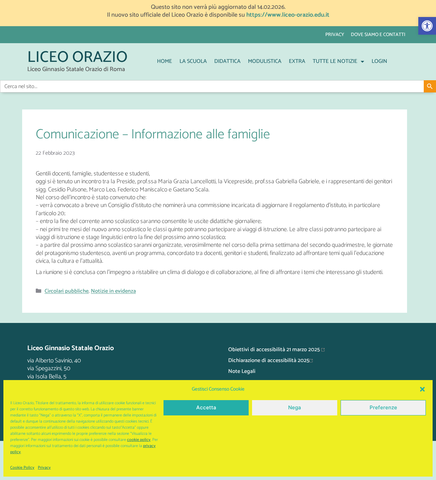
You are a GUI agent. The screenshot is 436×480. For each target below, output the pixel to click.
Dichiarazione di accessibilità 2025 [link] (268, 360)
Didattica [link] (227, 61)
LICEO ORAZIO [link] (77, 57)
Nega (294, 407)
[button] (422, 389)
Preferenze (383, 407)
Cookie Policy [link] (22, 467)
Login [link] (379, 61)
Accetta (206, 407)
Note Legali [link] (241, 371)
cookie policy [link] (139, 439)
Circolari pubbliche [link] (67, 291)
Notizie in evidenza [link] (113, 291)
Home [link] (164, 61)
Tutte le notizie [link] (335, 61)
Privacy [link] (44, 467)
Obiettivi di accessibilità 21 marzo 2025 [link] (274, 349)
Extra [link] (297, 61)
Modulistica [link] (264, 61)
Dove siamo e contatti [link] (378, 35)
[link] (427, 26)
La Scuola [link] (193, 61)
